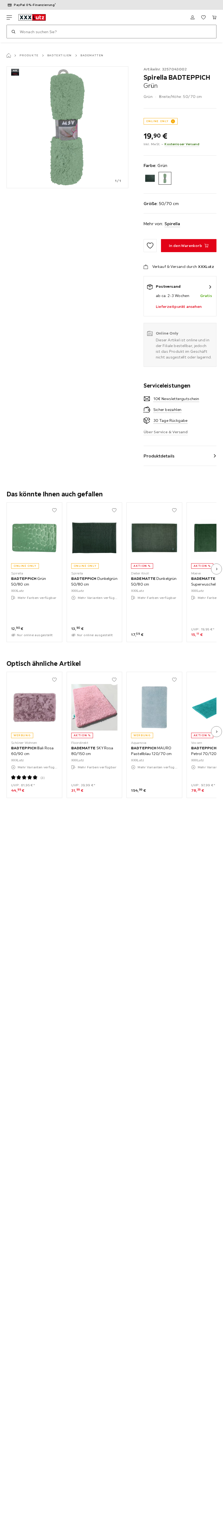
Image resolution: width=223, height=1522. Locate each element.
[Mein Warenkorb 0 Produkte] (214, 17)
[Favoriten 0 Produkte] (203, 17)
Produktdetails (159, 456)
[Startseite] (9, 55)
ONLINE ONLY (157, 121)
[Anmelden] (192, 17)
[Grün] (165, 178)
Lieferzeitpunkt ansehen (179, 306)
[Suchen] (13, 31)
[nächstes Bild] (216, 569)
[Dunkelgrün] (150, 178)
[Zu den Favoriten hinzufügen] (150, 245)
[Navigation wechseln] (9, 17)
